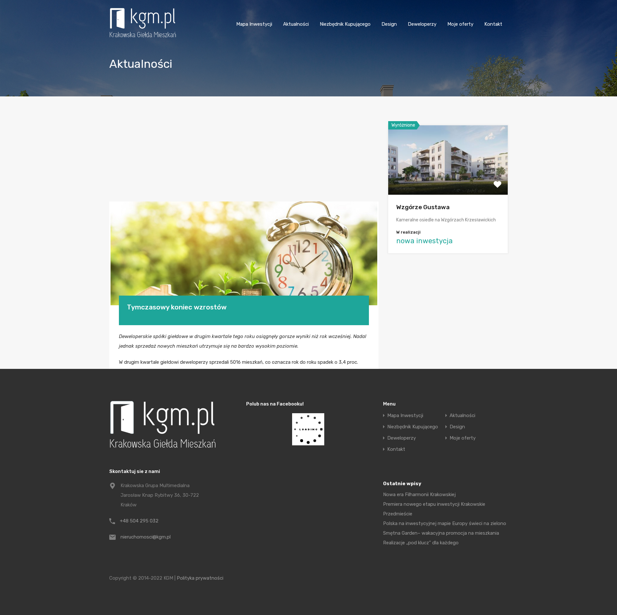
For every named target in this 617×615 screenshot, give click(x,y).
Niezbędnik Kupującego (345, 24)
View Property (448, 180)
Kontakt (493, 24)
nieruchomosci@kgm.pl (146, 537)
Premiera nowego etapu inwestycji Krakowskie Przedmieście (434, 509)
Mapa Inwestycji (254, 24)
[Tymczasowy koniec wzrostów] (244, 253)
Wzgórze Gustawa (423, 207)
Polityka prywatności (200, 578)
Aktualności (296, 24)
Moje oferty (460, 24)
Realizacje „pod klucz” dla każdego (421, 543)
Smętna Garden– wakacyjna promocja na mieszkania (441, 533)
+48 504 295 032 (139, 521)
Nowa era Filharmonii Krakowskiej (419, 494)
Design (389, 24)
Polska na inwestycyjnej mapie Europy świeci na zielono (444, 523)
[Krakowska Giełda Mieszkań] (142, 37)
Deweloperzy (422, 24)
